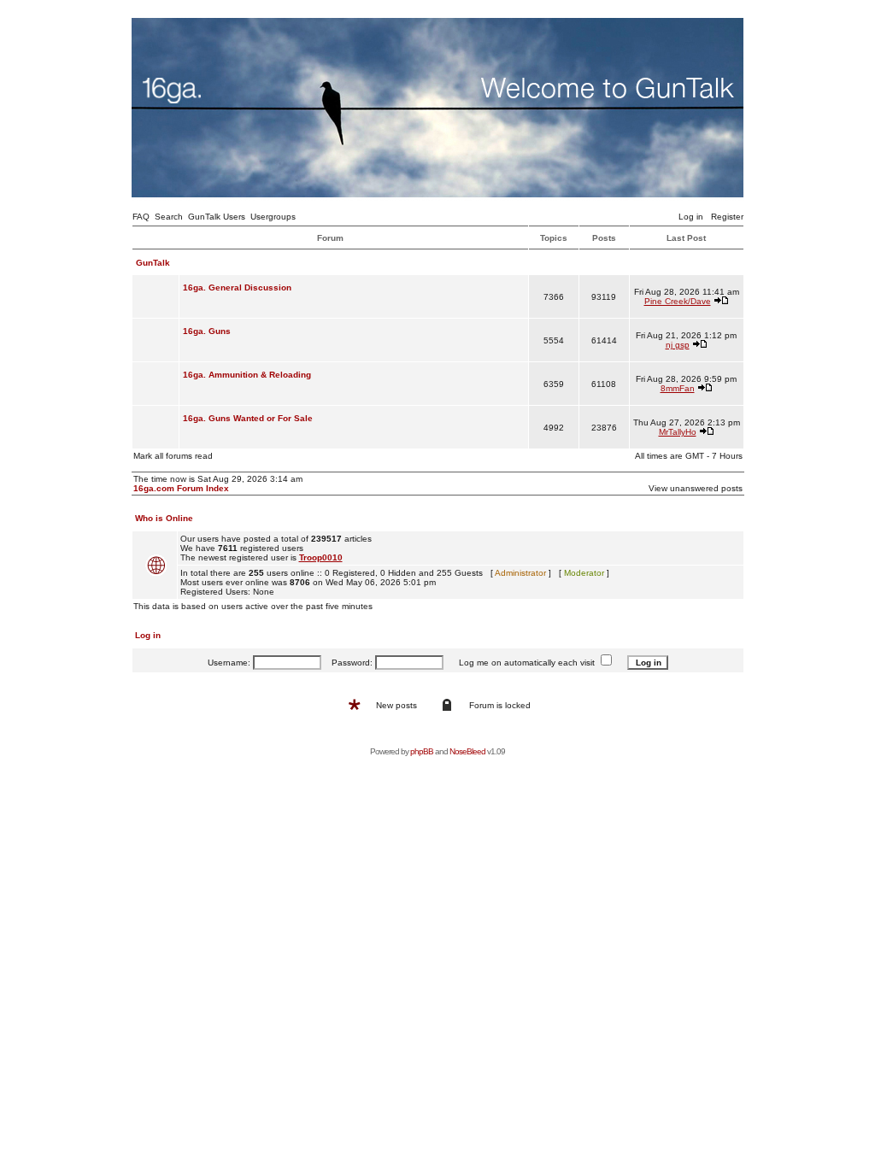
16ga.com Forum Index (181, 488)
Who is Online (164, 518)
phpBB (421, 751)
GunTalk (153, 262)
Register (727, 216)
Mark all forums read (173, 455)
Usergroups (273, 216)
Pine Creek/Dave (677, 301)
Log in (690, 216)
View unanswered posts (696, 488)
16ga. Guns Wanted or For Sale (248, 418)
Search (169, 216)
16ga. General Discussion (237, 287)
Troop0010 (321, 557)
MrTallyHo (677, 432)
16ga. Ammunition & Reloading (247, 374)
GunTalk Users (216, 216)
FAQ (141, 216)
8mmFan (678, 388)
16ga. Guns (207, 331)
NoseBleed (467, 751)
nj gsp (678, 344)
